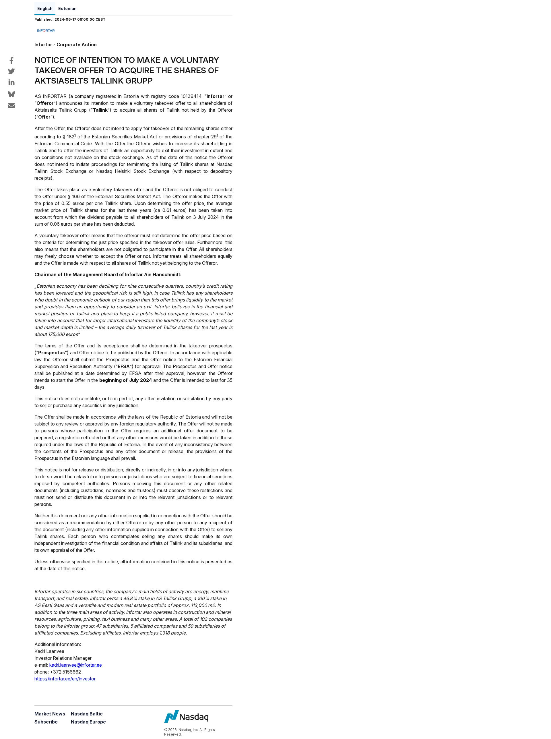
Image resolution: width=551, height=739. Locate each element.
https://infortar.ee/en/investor (65, 679)
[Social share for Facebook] (11, 60)
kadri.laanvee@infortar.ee (75, 665)
